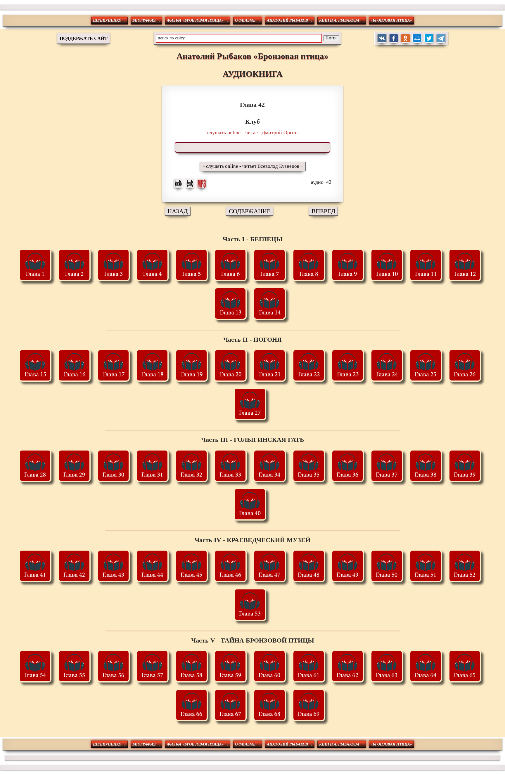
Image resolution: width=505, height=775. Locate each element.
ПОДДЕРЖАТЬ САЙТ (84, 38)
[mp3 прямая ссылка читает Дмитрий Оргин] (201, 183)
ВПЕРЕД (323, 211)
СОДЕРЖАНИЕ (250, 211)
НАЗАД (177, 211)
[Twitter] (429, 38)
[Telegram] (441, 38)
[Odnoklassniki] (405, 38)
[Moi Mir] (417, 38)
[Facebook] (394, 38)
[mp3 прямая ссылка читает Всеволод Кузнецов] (190, 183)
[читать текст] (178, 183)
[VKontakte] (382, 38)
